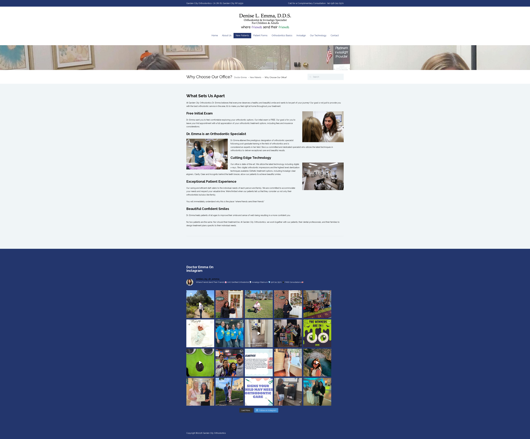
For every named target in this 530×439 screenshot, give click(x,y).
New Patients (242, 35)
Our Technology (318, 35)
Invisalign (301, 35)
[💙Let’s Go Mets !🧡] (229, 362)
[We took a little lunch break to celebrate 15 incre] (288, 304)
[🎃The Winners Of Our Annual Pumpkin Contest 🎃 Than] (317, 333)
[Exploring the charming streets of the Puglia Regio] (317, 362)
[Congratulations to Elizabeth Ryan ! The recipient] (200, 392)
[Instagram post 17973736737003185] (259, 333)
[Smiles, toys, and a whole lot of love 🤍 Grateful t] (288, 333)
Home (214, 35)
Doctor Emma (240, 77)
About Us (226, 35)
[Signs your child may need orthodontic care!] (259, 392)
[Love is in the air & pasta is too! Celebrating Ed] (229, 392)
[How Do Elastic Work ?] (259, 362)
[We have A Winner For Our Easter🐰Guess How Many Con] (288, 392)
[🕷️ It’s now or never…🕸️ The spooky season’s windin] (200, 362)
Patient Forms (260, 35)
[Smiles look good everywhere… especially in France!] (200, 304)
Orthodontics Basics (282, 35)
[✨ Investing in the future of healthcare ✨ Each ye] (229, 304)
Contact (335, 35)
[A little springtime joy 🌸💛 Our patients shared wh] (259, 304)
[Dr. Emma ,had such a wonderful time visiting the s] (317, 304)
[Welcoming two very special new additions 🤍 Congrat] (200, 333)
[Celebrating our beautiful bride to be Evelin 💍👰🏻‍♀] (288, 362)
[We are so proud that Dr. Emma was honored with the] (317, 392)
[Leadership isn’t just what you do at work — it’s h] (229, 333)
